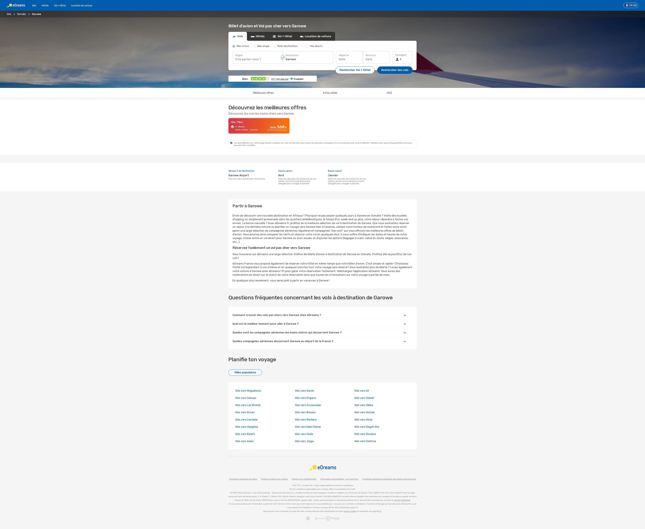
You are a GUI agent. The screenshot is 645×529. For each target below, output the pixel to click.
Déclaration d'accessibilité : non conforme (339, 479)
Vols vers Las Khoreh (248, 405)
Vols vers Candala (246, 419)
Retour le (371, 55)
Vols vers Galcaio (245, 398)
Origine (239, 55)
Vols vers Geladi (364, 398)
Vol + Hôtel (60, 5)
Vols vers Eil (361, 390)
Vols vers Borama (365, 434)
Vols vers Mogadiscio (248, 390)
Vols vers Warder (364, 412)
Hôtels (45, 5)
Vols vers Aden (244, 441)
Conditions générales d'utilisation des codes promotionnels (389, 479)
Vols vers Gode (304, 434)
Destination (292, 55)
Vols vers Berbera (305, 419)
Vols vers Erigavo (305, 398)
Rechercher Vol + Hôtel (355, 70)
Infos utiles (330, 92)
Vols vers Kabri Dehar (308, 426)
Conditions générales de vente (243, 479)
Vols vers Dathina (365, 441)
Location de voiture (81, 5)
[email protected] (402, 500)
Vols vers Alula (363, 419)
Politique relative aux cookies (274, 479)
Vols (34, 5)
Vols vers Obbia (363, 405)
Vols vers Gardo (304, 390)
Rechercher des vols (394, 70)
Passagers (400, 55)
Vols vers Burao (244, 412)
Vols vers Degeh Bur (366, 426)
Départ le (344, 55)
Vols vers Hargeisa (246, 426)
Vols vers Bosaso (305, 412)
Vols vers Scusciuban (308, 405)
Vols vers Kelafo (245, 434)
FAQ (389, 92)
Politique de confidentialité (304, 479)
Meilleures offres (263, 92)
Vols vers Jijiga (304, 441)
